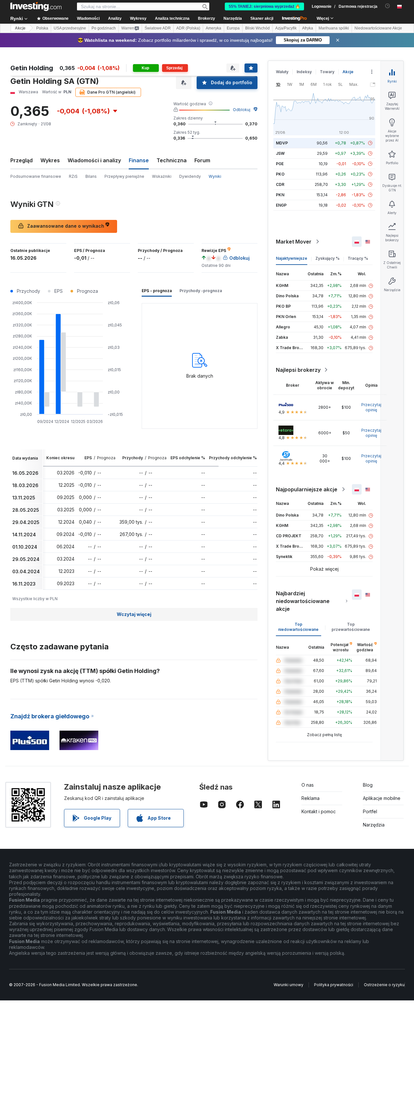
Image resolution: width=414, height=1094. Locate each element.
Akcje (20, 28)
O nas (307, 785)
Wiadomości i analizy (94, 160)
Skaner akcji (261, 18)
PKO (280, 174)
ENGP (281, 205)
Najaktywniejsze (291, 258)
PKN (280, 194)
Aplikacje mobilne (381, 798)
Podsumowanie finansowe (35, 176)
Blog (368, 785)
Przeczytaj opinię (371, 407)
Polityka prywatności (333, 984)
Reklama (310, 798)
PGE (280, 163)
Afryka (307, 28)
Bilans (91, 176)
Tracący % (358, 258)
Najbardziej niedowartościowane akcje (303, 601)
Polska (42, 28)
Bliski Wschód (257, 28)
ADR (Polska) (188, 28)
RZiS (73, 176)
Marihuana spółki (334, 28)
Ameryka (213, 28)
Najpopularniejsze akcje (306, 489)
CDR (280, 184)
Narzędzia (374, 824)
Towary (327, 71)
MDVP (282, 143)
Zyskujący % (327, 258)
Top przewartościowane (351, 627)
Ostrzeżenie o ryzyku (384, 984)
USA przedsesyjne (70, 28)
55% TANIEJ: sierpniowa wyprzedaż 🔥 (264, 6)
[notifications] (387, 6)
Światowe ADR (158, 28)
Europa (233, 28)
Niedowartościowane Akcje (378, 28)
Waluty (282, 71)
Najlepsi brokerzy (298, 370)
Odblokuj (241, 109)
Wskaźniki (161, 176)
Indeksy (304, 71)
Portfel (370, 811)
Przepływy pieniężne (124, 176)
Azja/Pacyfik (286, 28)
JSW (280, 153)
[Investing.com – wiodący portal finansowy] (35, 6)
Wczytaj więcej (134, 614)
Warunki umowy (288, 984)
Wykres (50, 160)
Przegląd (21, 160)
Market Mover (293, 241)
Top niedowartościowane (298, 627)
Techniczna (172, 160)
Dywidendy (190, 176)
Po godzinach (104, 28)
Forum (202, 160)
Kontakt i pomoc (318, 811)
